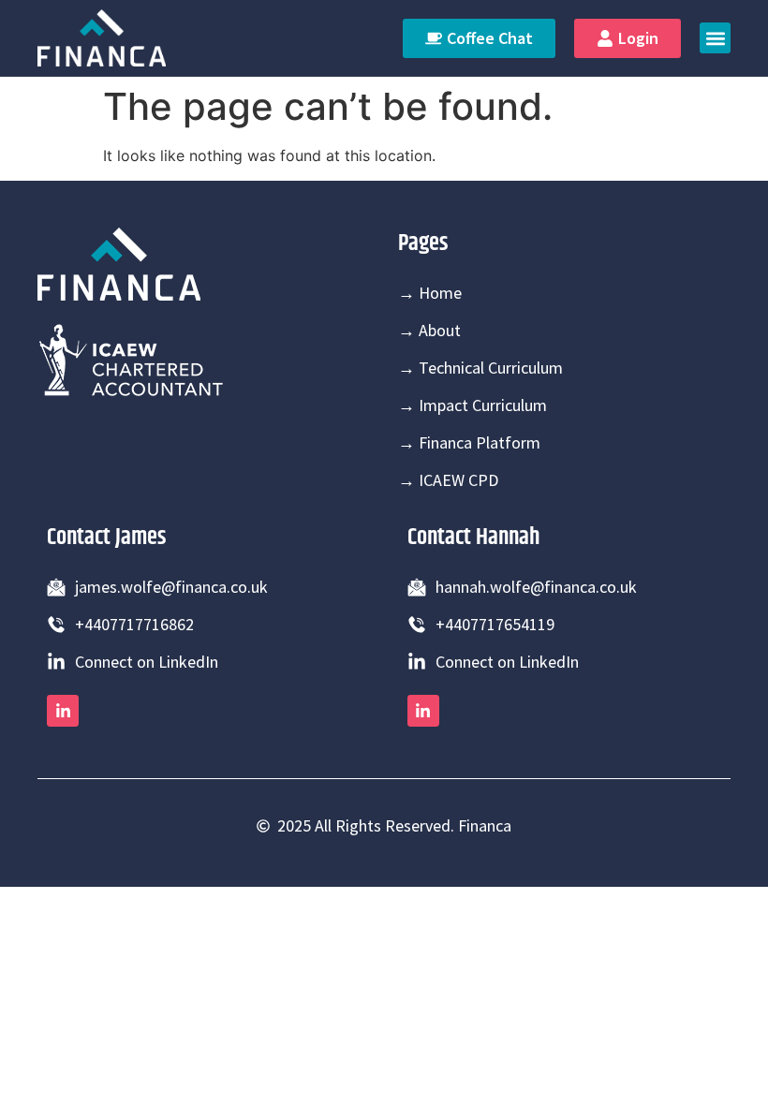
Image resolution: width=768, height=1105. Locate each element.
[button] (715, 37)
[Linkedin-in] (63, 711)
